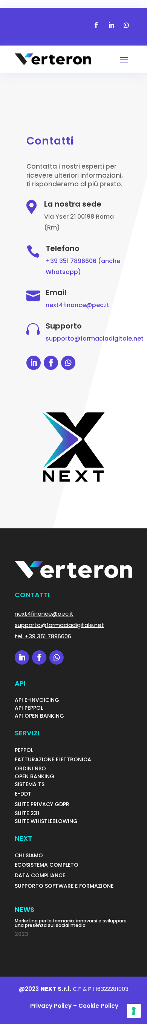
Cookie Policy (98, 1006)
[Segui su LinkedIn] (111, 25)
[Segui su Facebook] (96, 25)
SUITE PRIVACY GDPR (42, 804)
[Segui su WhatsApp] (126, 25)
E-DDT (23, 793)
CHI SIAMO (29, 855)
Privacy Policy (50, 1006)
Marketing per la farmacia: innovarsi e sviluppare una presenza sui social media (71, 922)
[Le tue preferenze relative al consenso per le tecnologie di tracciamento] (134, 1011)
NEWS (24, 909)
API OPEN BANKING (39, 716)
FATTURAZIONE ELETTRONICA (53, 759)
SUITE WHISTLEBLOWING (46, 821)
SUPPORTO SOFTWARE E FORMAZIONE (64, 886)
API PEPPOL (29, 708)
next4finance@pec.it (77, 305)
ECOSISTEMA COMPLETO (46, 865)
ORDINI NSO (30, 768)
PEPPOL (24, 750)
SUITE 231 (27, 813)
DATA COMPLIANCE (40, 875)
